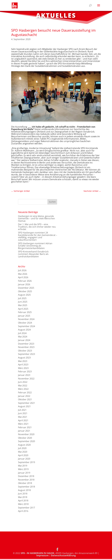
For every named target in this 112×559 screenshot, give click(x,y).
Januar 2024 (24, 340)
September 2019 (26, 462)
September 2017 (26, 507)
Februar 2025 (25, 312)
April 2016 (23, 511)
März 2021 (23, 423)
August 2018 (24, 490)
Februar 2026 (25, 280)
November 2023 (26, 347)
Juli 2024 (22, 333)
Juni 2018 (22, 493)
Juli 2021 (22, 409)
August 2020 (24, 444)
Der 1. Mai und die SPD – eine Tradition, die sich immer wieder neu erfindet (37, 227)
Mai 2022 (22, 385)
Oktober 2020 (25, 437)
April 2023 (23, 364)
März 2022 (23, 388)
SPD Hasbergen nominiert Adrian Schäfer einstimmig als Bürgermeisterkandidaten (35, 246)
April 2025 (23, 308)
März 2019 (23, 469)
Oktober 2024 (25, 322)
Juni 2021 (22, 413)
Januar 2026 (24, 284)
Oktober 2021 (25, 399)
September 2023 (26, 354)
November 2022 (26, 378)
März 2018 (23, 504)
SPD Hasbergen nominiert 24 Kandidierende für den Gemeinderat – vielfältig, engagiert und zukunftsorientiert (37, 236)
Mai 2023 (22, 361)
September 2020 (26, 441)
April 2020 (23, 455)
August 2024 (24, 329)
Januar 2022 (24, 396)
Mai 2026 (22, 273)
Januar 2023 (24, 375)
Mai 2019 (22, 465)
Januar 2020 (24, 458)
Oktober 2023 (25, 350)
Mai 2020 (22, 451)
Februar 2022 (25, 392)
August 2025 (24, 294)
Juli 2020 (22, 448)
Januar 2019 (24, 472)
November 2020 (26, 434)
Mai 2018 (22, 497)
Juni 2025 (22, 301)
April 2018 (23, 500)
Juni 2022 (22, 381)
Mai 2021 (22, 416)
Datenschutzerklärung (63, 555)
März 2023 (23, 368)
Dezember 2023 (26, 343)
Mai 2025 (22, 305)
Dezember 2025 (26, 287)
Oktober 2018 (25, 483)
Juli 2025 (22, 298)
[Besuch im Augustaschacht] (56, 121)
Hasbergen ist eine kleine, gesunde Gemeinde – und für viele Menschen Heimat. (36, 218)
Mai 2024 (22, 336)
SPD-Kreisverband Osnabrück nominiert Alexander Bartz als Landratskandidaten (33, 254)
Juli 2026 (22, 270)
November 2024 (26, 319)
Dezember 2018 (26, 476)
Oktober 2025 (25, 291)
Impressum (42, 555)
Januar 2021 (24, 430)
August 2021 (24, 406)
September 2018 (26, 486)
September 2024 (26, 326)
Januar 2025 (24, 315)
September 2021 (26, 402)
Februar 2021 (25, 427)
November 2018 (26, 479)
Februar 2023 (25, 371)
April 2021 (23, 420)
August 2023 (24, 357)
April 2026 (23, 277)
